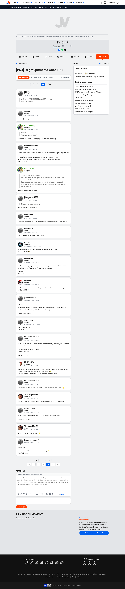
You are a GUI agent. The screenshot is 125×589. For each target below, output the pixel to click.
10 (29, 464)
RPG (61, 7)
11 (33, 464)
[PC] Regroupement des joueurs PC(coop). (88, 92)
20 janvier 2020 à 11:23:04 (31, 442)
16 (50, 85)
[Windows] (94, 563)
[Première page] (37, 460)
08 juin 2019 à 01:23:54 (30, 95)
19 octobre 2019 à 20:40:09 (31, 300)
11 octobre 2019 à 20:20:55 (31, 262)
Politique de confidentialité (80, 574)
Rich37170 (28, 228)
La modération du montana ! (84, 86)
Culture (60, 3)
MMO (57, 7)
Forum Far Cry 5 (41, 36)
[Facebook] (27, 563)
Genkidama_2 (29, 126)
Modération (65, 574)
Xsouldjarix (29, 320)
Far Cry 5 (23, 36)
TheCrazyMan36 (31, 394)
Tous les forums (31, 36)
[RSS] (47, 563)
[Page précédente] (41, 460)
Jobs (78, 577)
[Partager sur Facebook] (59, 50)
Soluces (90, 57)
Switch (41, 7)
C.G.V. (57, 574)
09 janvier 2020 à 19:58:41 (31, 384)
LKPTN (27, 92)
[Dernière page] (49, 460)
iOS (46, 7)
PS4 (32, 7)
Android (51, 7)
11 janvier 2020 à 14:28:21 (31, 398)
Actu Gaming (25, 3)
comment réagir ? (38, 474)
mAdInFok (28, 259)
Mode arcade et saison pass (84, 112)
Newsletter (65, 577)
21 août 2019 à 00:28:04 (30, 218)
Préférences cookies (53, 577)
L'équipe (28, 574)
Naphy (27, 242)
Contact (20, 574)
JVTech (50, 3)
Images (76, 57)
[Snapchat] (62, 563)
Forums (79, 3)
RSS (73, 577)
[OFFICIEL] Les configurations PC (85, 100)
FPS (66, 7)
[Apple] (89, 563)
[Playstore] (84, 563)
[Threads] (57, 563)
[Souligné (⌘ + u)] (24, 494)
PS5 (11, 7)
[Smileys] (47, 494)
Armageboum (30, 297)
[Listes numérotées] (34, 494)
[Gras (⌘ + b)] (18, 494)
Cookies (94, 574)
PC (7, 7)
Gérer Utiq (102, 574)
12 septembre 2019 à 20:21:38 (32, 246)
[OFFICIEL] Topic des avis (83, 103)
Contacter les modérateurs (83, 77)
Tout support (57, 46)
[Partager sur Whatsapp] (62, 50)
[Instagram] (37, 563)
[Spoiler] (42, 494)
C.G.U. (51, 574)
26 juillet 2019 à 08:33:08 (31, 129)
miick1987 (28, 214)
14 (43, 85)
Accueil (18, 36)
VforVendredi (29, 408)
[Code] (39, 494)
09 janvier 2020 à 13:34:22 (31, 366)
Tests (50, 57)
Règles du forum (99, 77)
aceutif (27, 112)
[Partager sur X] (65, 50)
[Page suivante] (45, 460)
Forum (104, 57)
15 (53, 464)
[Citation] (37, 494)
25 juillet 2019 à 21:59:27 (31, 115)
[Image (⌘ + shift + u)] (50, 494)
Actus (37, 57)
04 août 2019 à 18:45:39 (30, 172)
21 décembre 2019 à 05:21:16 (32, 324)
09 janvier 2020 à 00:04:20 (31, 340)
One (36, 7)
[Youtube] (42, 563)
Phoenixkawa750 (31, 336)
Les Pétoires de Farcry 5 (83, 106)
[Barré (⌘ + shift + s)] (27, 494)
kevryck (27, 281)
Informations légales (40, 574)
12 (38, 464)
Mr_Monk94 (29, 362)
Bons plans (38, 3)
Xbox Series (18, 7)
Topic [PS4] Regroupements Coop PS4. (56, 36)
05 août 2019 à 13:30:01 (30, 200)
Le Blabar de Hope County (83, 95)
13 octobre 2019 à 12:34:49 (31, 284)
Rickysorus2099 (31, 145)
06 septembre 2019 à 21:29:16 (32, 232)
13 (43, 464)
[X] (32, 563)
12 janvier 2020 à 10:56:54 (31, 412)
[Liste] (31, 494)
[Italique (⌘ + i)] (21, 494)
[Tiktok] (52, 563)
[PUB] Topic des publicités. (83, 109)
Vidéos (69, 3)
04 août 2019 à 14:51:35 (30, 149)
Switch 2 (26, 7)
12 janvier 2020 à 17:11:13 (31, 430)
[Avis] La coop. (80, 98)
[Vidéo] (52, 494)
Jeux (15, 3)
